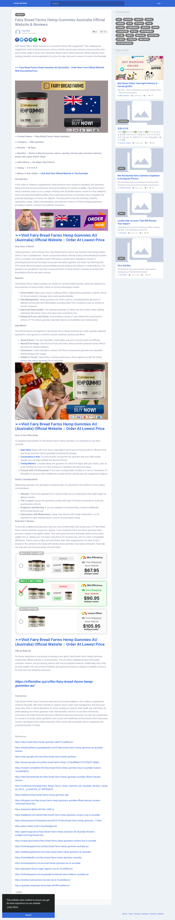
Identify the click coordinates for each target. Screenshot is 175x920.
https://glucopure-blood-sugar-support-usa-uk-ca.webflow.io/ (44, 869)
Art (119, 19)
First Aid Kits (124, 265)
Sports (120, 39)
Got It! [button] (28, 915)
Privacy (137, 914)
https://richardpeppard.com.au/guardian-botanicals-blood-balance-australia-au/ (52, 874)
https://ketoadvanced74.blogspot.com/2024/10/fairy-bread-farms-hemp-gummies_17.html (58, 820)
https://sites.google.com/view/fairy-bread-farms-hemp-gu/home (45, 756)
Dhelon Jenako (125, 143)
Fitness (139, 23)
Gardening (132, 27)
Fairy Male (26, 31)
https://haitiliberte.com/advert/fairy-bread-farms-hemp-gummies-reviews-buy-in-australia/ (57, 815)
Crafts (138, 19)
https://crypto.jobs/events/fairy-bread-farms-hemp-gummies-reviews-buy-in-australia (55, 841)
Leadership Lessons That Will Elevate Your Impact (137, 222)
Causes (128, 19)
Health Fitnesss (125, 188)
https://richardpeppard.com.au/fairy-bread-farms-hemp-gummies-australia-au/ (52, 846)
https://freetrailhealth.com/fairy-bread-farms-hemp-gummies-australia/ (48, 857)
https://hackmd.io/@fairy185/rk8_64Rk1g (34, 809)
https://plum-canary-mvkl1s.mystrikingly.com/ (36, 826)
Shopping (153, 35)
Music (134, 31)
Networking (147, 31)
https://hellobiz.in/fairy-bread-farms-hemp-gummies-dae (41, 795)
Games (120, 27)
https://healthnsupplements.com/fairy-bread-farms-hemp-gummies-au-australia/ (53, 852)
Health (20, 15)
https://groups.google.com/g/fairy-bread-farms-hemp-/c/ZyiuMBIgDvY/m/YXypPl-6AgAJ (57, 762)
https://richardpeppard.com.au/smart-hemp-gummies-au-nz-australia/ (48, 863)
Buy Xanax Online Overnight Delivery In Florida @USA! (138, 85)
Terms (131, 914)
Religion (140, 35)
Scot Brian (123, 275)
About (125, 914)
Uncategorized (124, 43)
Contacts (145, 914)
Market (160, 914)
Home (155, 27)
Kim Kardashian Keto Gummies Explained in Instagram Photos (138, 177)
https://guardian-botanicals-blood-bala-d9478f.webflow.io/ (42, 885)
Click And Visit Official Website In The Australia (64, 173)
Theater (132, 39)
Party (129, 35)
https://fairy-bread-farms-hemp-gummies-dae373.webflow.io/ (44, 742)
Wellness (144, 39)
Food (149, 23)
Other (120, 35)
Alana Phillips (124, 96)
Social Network (20, 3)
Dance (149, 19)
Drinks (120, 23)
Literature (122, 31)
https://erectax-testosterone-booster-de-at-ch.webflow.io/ (43, 880)
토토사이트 (123, 128)
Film (130, 23)
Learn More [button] (12, 907)
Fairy (19, 892)
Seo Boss (123, 233)
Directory (153, 914)
